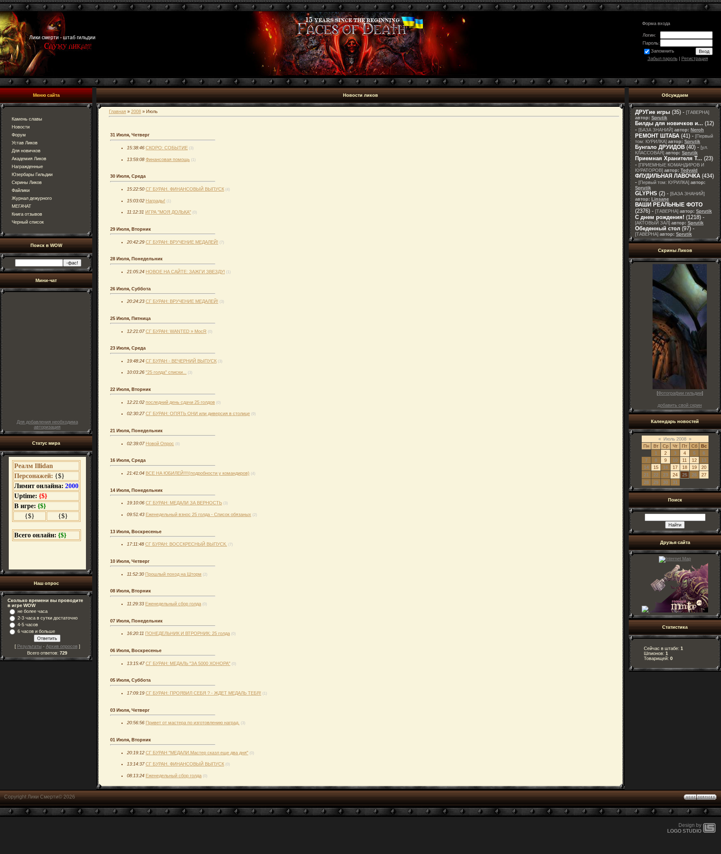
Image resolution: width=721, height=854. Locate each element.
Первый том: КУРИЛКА (664, 182)
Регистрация (694, 58)
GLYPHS (646, 193)
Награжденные (27, 166)
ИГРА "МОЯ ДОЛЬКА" (168, 211)
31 (675, 482)
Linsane (660, 199)
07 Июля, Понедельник (136, 620)
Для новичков (26, 150)
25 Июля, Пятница (130, 318)
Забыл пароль (663, 58)
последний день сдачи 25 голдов (180, 402)
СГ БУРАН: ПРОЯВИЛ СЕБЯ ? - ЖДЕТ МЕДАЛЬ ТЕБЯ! (203, 692)
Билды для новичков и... (669, 123)
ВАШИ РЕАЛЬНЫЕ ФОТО (669, 205)
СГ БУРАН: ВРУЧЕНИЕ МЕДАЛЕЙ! (182, 241)
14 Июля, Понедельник (136, 490)
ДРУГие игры (652, 112)
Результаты (29, 646)
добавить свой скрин (680, 405)
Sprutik (659, 117)
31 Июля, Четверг (130, 134)
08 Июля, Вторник (130, 590)
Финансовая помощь (168, 159)
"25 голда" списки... (166, 372)
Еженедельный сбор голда (173, 603)
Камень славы (27, 118)
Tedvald (689, 170)
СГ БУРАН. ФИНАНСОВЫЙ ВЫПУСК (185, 188)
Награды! (155, 200)
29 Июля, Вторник (130, 229)
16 (665, 467)
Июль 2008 (674, 438)
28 (646, 482)
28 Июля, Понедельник (136, 258)
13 (703, 460)
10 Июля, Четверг (130, 561)
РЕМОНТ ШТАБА (657, 136)
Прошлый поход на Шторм (173, 574)
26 (694, 474)
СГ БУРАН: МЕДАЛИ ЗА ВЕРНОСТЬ (184, 502)
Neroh (697, 129)
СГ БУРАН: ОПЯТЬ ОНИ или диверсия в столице (198, 413)
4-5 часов (28, 624)
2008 (136, 111)
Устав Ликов (25, 142)
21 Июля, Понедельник (136, 430)
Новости (21, 126)
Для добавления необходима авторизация (47, 424)
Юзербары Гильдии (32, 174)
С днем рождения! (659, 217)
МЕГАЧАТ (21, 206)
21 (646, 474)
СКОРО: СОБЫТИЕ (167, 147)
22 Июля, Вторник (130, 389)
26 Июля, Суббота (130, 288)
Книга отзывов (27, 214)
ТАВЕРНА (697, 112)
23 (665, 474)
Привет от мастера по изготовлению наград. (192, 722)
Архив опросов (62, 646)
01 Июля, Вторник (130, 739)
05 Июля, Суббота (130, 680)
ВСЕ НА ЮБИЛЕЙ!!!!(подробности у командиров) (198, 473)
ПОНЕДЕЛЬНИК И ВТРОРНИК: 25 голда (187, 633)
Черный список (28, 221)
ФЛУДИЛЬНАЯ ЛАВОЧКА (667, 176)
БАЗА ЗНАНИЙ (656, 129)
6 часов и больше (36, 631)
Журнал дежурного (32, 198)
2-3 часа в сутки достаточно (48, 617)
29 (655, 482)
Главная (117, 111)
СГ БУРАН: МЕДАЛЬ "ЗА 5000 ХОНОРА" (188, 663)
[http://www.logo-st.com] (709, 831)
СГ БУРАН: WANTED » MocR (176, 331)
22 (655, 474)
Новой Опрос (160, 443)
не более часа (33, 611)
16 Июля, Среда (128, 460)
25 (684, 474)
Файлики (21, 190)
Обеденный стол (657, 228)
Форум (19, 134)
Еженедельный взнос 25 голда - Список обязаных (198, 514)
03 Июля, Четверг (130, 710)
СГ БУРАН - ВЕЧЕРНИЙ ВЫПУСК (181, 360)
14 (646, 467)
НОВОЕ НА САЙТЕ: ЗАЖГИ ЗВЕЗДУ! (185, 271)
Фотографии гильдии (680, 393)
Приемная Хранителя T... (668, 158)
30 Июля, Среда (128, 176)
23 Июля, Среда (128, 347)
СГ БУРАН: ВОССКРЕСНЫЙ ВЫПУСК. (186, 544)
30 (665, 482)
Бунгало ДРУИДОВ (660, 147)
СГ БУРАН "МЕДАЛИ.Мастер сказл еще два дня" (197, 752)
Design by (684, 828)
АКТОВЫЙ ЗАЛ (652, 222)
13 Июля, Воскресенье (135, 531)
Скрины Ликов (27, 182)
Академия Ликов (29, 158)
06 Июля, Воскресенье (135, 650)
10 (675, 460)
